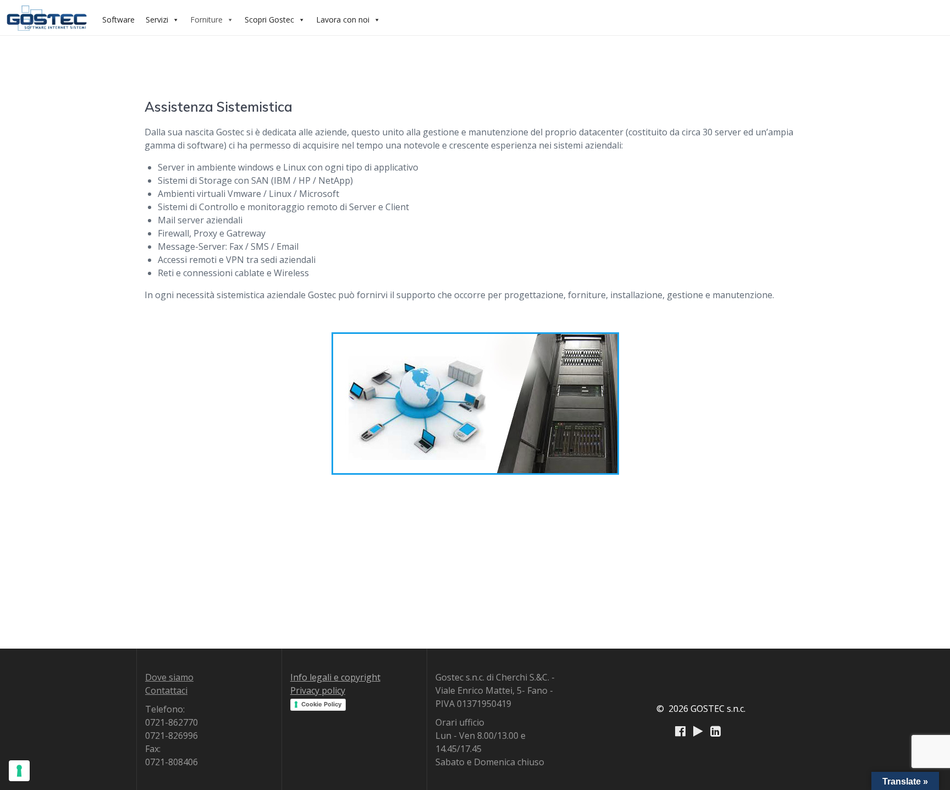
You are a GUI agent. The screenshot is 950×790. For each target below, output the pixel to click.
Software (118, 19)
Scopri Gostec (269, 19)
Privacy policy (317, 690)
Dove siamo (169, 677)
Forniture (206, 19)
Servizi (157, 19)
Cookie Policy (321, 704)
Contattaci (166, 690)
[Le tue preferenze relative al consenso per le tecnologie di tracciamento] (19, 770)
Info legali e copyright (335, 677)
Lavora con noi (342, 19)
